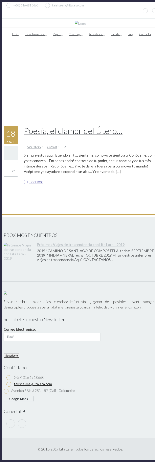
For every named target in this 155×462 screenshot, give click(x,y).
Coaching (75, 34)
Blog (130, 34)
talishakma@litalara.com (67, 5)
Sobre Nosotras (35, 34)
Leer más (36, 181)
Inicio (15, 34)
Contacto (145, 34)
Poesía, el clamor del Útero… (73, 131)
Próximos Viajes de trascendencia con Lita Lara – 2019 (81, 244)
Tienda (115, 34)
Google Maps (18, 399)
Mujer (57, 34)
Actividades (96, 34)
